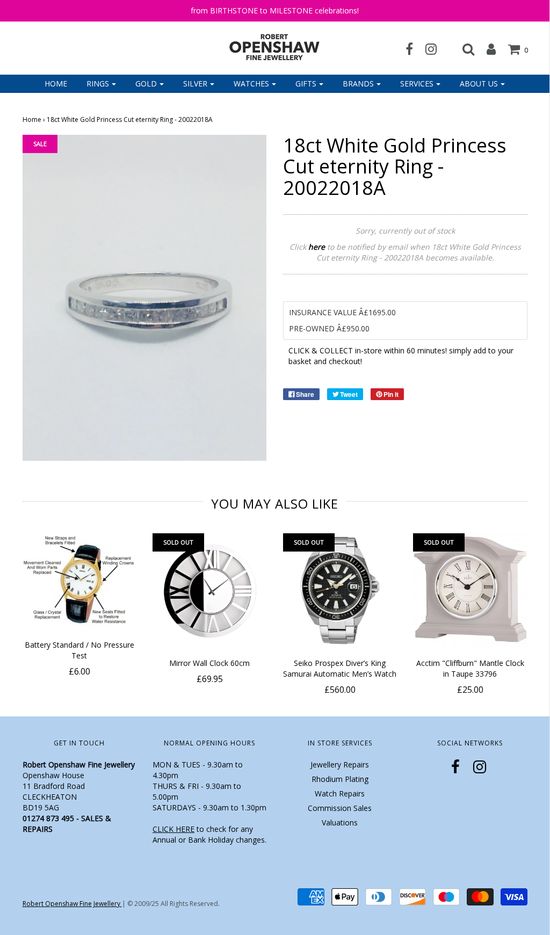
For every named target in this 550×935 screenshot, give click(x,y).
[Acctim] (470, 590)
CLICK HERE (173, 829)
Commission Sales (340, 808)
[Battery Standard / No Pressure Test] (80, 581)
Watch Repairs (340, 793)
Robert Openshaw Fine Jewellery (72, 903)
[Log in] (486, 48)
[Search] (463, 48)
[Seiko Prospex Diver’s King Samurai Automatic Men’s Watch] (340, 590)
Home (56, 83)
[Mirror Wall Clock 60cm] (210, 590)
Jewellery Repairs (339, 764)
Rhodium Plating (340, 779)
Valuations (340, 822)
